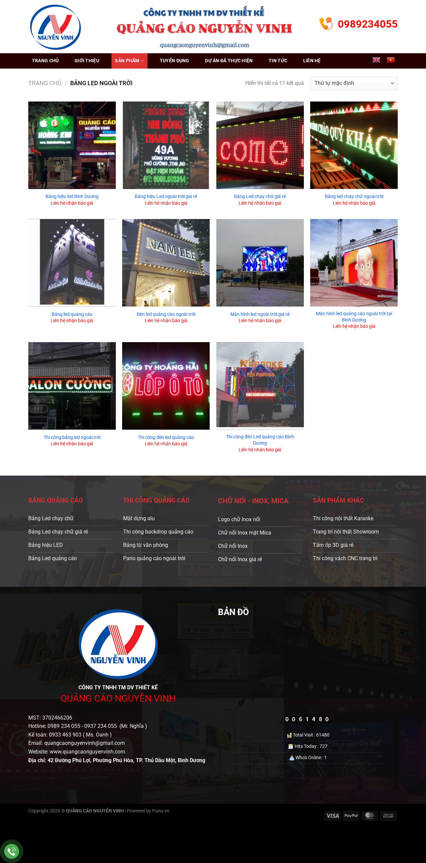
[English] (376, 60)
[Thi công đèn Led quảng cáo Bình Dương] (260, 386)
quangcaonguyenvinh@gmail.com (84, 743)
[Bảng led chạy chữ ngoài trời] (354, 145)
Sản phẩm (127, 61)
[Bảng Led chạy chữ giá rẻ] (260, 145)
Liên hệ (312, 61)
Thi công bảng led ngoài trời (72, 437)
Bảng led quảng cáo (72, 314)
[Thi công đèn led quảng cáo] (166, 386)
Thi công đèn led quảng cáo (166, 437)
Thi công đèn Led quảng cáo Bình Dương (260, 440)
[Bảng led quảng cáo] (72, 263)
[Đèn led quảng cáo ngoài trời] (166, 263)
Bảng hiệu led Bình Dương (72, 196)
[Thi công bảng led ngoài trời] (72, 386)
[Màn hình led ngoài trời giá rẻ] (260, 263)
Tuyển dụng (174, 61)
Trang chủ (45, 61)
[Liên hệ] (11, 851)
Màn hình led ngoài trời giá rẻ (260, 314)
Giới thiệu (87, 61)
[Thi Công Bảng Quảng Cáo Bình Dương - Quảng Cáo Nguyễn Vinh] (55, 26)
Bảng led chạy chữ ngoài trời (354, 196)
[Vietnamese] (391, 60)
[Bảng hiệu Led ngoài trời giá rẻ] (166, 145)
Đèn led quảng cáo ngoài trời (166, 314)
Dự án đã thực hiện (229, 61)
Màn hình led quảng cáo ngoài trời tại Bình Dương (354, 317)
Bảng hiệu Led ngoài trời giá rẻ (166, 196)
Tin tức (278, 61)
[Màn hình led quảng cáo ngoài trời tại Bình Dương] (354, 263)
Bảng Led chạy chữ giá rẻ (260, 196)
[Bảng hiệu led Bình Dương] (72, 145)
